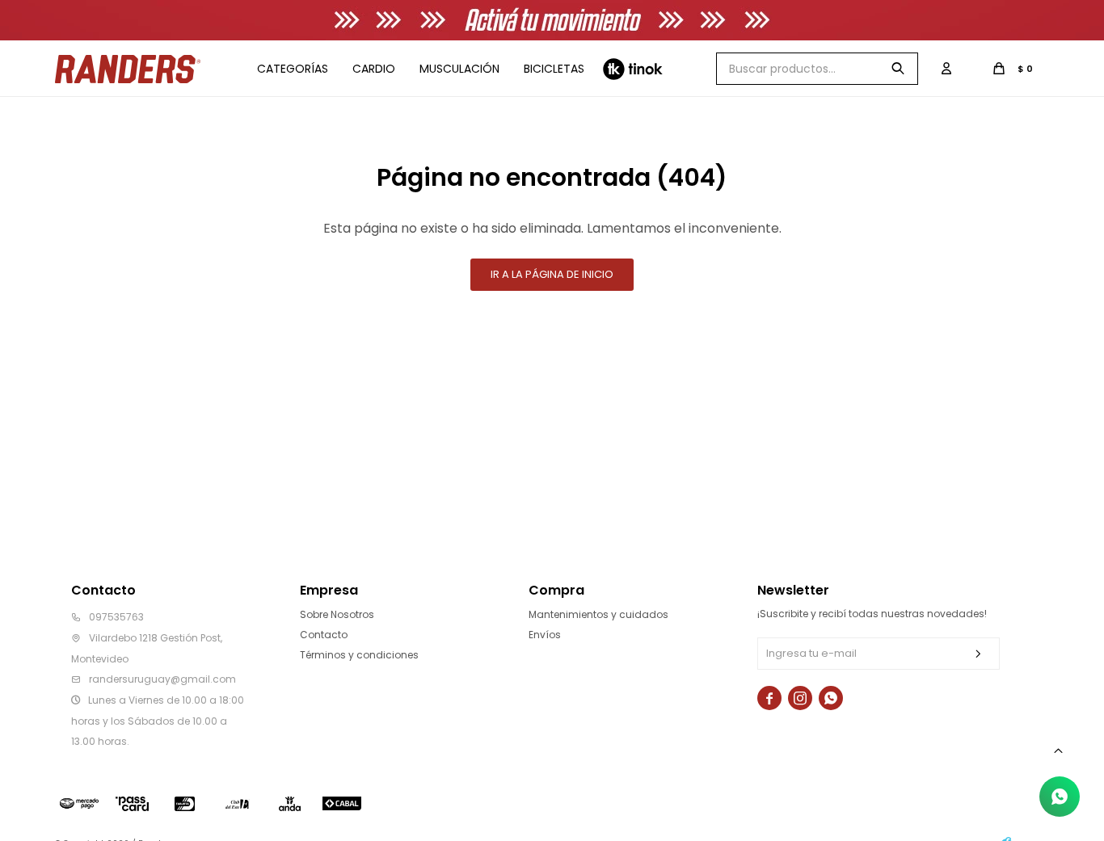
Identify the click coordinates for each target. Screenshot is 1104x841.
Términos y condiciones (359, 655)
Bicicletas (554, 69)
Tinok (632, 68)
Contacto (324, 634)
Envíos (545, 634)
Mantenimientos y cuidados (598, 614)
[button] (898, 69)
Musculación (459, 69)
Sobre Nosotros (337, 614)
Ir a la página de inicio (552, 274)
